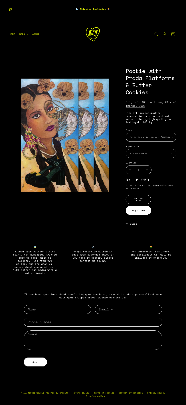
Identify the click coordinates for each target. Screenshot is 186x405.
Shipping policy (95, 396)
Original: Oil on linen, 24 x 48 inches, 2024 (151, 104)
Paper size (132, 146)
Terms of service (104, 392)
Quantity (131, 162)
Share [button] (133, 223)
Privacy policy (156, 392)
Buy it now (138, 210)
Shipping (153, 185)
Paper (129, 130)
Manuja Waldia (36, 392)
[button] (23, 34)
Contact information (131, 392)
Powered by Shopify (57, 392)
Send (35, 362)
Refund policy (81, 392)
